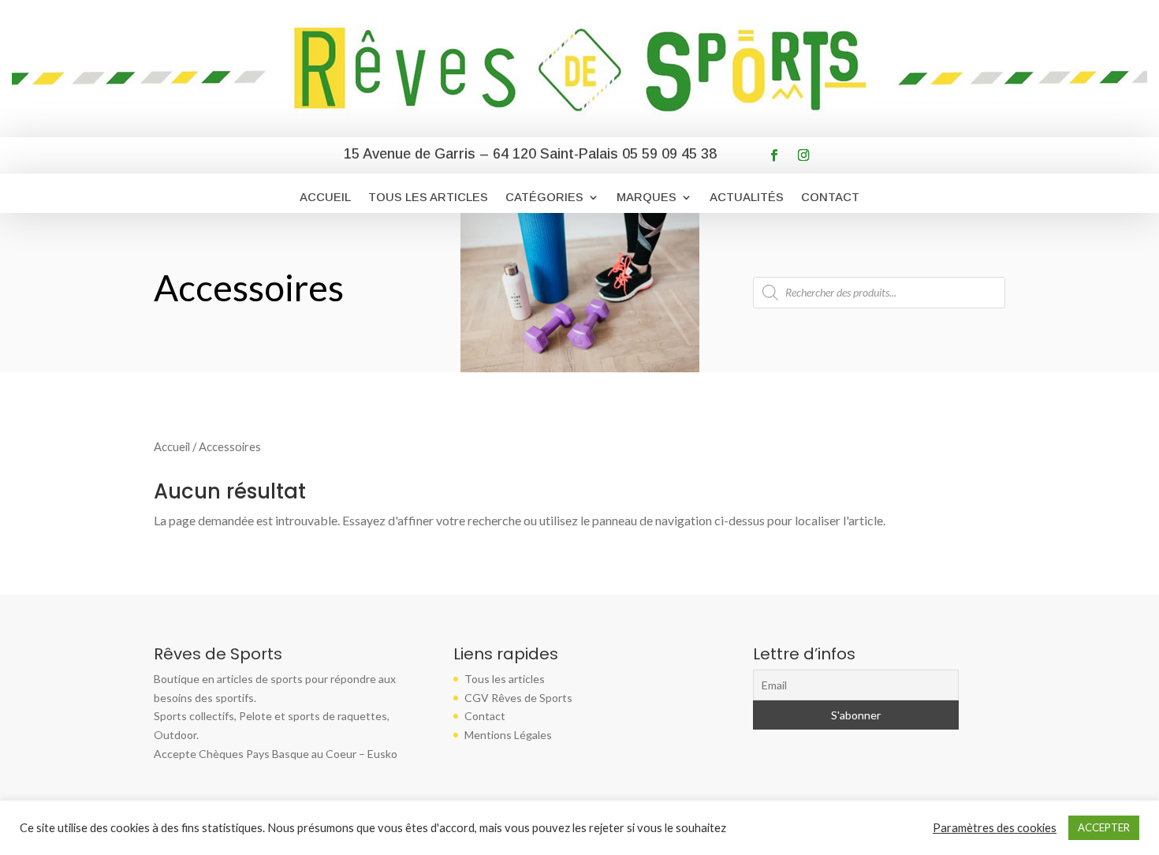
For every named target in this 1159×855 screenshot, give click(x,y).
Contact (830, 197)
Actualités (747, 197)
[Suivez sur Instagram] (803, 155)
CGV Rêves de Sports (518, 697)
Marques (646, 197)
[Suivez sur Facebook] (774, 155)
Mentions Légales (508, 734)
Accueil (325, 197)
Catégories (544, 197)
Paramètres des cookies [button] (995, 827)
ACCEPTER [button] (1104, 827)
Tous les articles (428, 197)
